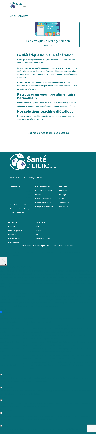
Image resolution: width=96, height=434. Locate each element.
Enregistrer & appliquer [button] (9, 432)
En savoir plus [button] (5, 255)
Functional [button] (4, 371)
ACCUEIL (13, 16)
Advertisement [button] (6, 410)
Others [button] (3, 422)
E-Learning (12, 226)
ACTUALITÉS (23, 16)
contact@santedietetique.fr (23, 209)
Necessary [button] (4, 309)
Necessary (7, 312)
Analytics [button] (3, 397)
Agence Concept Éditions (32, 178)
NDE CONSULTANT (66, 245)
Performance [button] (5, 384)
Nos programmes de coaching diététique (48, 132)
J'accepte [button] (15, 255)
